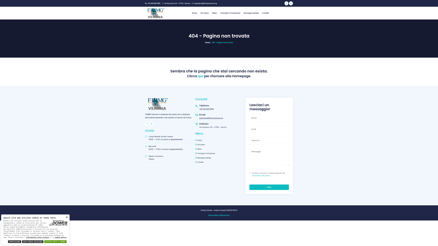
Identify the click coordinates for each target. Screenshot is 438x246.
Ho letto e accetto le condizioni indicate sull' (268, 174)
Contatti (265, 13)
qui (200, 76)
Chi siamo (204, 13)
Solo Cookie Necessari (32, 242)
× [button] (67, 217)
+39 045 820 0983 (153, 3)
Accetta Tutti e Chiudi (55, 242)
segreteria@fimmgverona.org (205, 3)
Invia (269, 187)
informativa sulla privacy (261, 176)
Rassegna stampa (251, 13)
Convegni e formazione (230, 13)
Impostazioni (14, 242)
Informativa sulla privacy (219, 215)
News (214, 13)
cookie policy (60, 237)
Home (194, 13)
